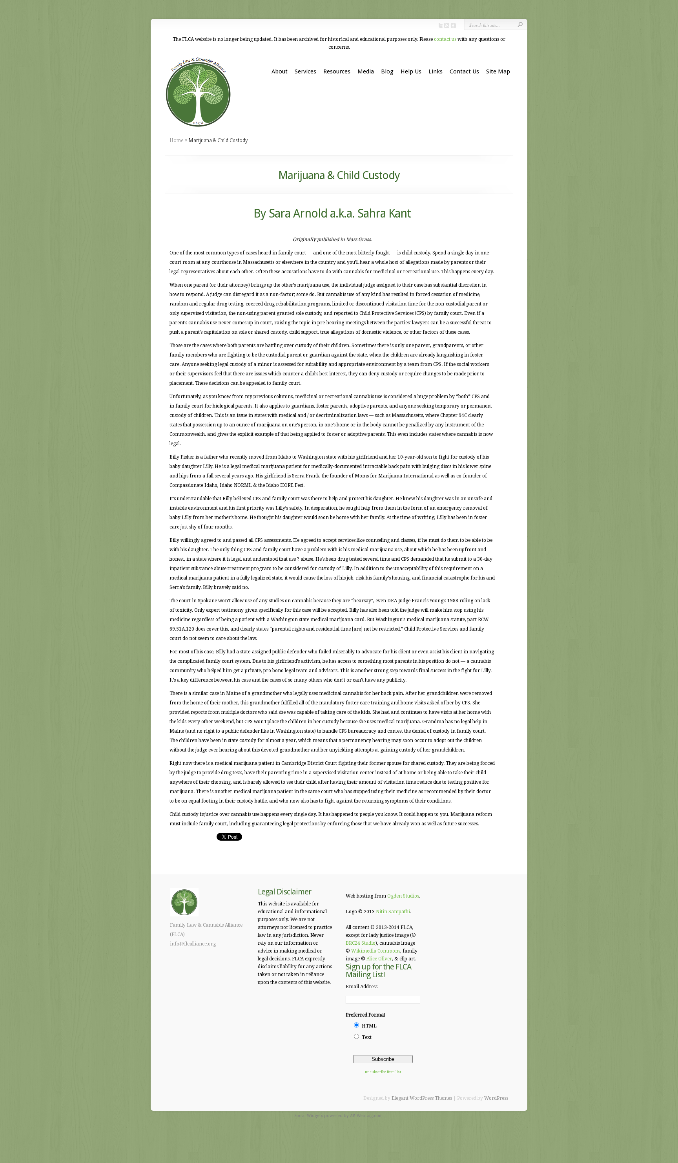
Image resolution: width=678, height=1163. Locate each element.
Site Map (498, 71)
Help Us (411, 71)
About (280, 71)
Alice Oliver (379, 959)
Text (367, 1037)
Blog (387, 71)
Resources (336, 71)
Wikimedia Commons (375, 951)
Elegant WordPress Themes (422, 1098)
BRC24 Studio (360, 943)
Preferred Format (365, 1015)
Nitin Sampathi (393, 911)
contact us (445, 39)
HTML (369, 1026)
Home (177, 140)
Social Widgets (308, 1116)
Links (435, 71)
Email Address (361, 986)
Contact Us (464, 71)
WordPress (496, 1098)
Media (365, 71)
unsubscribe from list (383, 1072)
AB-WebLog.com (366, 1116)
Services (305, 71)
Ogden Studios (403, 896)
